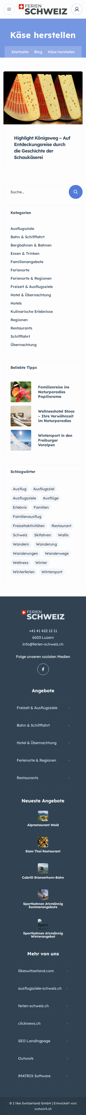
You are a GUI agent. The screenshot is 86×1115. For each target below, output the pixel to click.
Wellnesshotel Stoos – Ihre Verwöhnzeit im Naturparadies (56, 416)
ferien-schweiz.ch (33, 1006)
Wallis (63, 535)
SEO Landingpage (34, 1041)
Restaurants (27, 777)
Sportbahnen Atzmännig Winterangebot (43, 935)
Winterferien (24, 571)
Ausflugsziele (24, 498)
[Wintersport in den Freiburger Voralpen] (21, 440)
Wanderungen (25, 553)
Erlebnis (20, 507)
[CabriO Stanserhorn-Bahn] (43, 868)
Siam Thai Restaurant (43, 851)
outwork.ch (43, 1109)
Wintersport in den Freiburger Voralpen (55, 440)
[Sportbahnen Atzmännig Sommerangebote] (43, 894)
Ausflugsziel (43, 489)
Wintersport (52, 571)
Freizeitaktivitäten (29, 525)
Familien (41, 507)
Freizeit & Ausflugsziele (37, 707)
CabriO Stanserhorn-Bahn (43, 877)
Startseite (19, 52)
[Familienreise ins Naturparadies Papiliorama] (21, 391)
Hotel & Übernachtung (36, 742)
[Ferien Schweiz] (43, 9)
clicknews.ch (29, 1023)
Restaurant (61, 525)
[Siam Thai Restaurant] (43, 842)
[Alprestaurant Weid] (43, 816)
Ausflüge (50, 498)
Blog (38, 52)
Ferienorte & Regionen (36, 760)
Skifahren (42, 535)
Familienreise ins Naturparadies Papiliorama (53, 392)
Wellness (20, 562)
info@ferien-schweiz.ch (43, 644)
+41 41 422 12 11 (43, 630)
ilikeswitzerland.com (36, 970)
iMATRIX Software (34, 1076)
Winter (41, 562)
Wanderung (46, 544)
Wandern (21, 544)
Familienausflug (27, 516)
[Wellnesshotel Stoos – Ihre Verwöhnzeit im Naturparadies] (21, 416)
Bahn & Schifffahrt (33, 725)
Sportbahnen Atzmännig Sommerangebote (43, 905)
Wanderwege (57, 553)
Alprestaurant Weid (43, 825)
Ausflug (19, 489)
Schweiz (20, 535)
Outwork (25, 1058)
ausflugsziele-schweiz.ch (40, 988)
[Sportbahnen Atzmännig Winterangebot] (43, 924)
